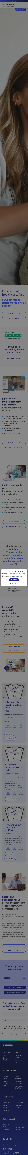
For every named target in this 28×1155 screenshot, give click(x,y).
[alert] (14, 577)
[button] (14, 583)
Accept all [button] (14, 579)
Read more (19, 576)
